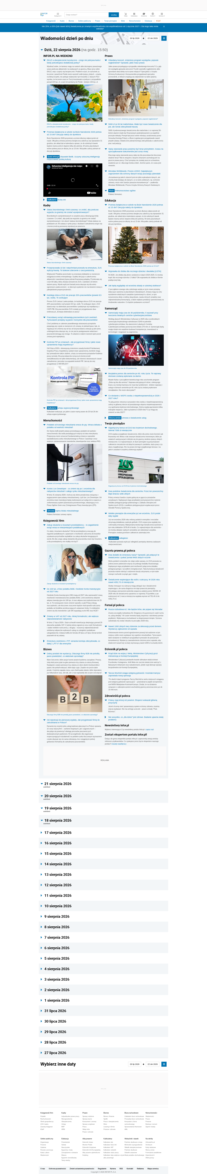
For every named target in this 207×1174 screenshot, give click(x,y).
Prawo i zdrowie (87, 1132)
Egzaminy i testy (67, 1150)
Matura (63, 1155)
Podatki (42, 1116)
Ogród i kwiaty (150, 1127)
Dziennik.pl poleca (116, 649)
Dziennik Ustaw (87, 1142)
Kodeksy (85, 1155)
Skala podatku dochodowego (134, 1155)
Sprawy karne (87, 1119)
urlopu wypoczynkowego (68, 408)
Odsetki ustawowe (131, 1152)
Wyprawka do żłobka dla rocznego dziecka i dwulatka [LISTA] (134, 271)
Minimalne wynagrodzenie (133, 1145)
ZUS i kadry (44, 1124)
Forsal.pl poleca (114, 605)
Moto (123, 21)
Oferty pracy (150, 1158)
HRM (63, 1129)
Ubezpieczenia (66, 1121)
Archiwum (149, 1145)
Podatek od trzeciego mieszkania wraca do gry (63, 483)
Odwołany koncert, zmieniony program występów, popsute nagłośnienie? (133, 119)
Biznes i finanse (109, 1116)
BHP (62, 1127)
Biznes (71, 21)
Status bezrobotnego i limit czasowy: (59, 262)
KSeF (158, 21)
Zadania (43, 1147)
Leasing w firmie (109, 1127)
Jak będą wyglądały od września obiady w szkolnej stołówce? (134, 286)
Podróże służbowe (131, 1150)
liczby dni (62, 200)
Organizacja (44, 1142)
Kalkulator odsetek (110, 1150)
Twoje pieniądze (110, 21)
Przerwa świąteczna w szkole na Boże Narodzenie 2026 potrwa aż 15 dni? (133, 266)
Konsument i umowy (89, 1121)
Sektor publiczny (84, 21)
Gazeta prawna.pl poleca (120, 550)
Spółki (106, 1119)
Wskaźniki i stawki (132, 1139)
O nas (42, 1169)
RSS (121, 1169)
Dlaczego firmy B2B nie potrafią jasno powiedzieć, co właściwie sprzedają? (72, 715)
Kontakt (130, 1169)
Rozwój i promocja (46, 1150)
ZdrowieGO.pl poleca (117, 696)
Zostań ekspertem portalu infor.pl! (126, 734)
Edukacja (148, 21)
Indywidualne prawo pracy (70, 1116)
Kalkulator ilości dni (110, 1145)
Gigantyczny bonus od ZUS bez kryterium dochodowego (127, 486)
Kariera (113, 1169)
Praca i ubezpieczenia (111, 1121)
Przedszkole (65, 1142)
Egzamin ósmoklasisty (69, 1158)
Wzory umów (150, 1150)
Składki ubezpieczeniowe (133, 1147)
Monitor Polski (87, 1145)
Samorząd (111, 308)
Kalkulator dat (108, 1142)
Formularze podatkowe (153, 1152)
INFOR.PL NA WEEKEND (58, 56)
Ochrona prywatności (57, 1169)
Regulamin (102, 1169)
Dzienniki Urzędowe (89, 1147)
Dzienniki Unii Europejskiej (91, 1150)
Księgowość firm (53, 520)
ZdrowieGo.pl (150, 1142)
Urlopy (63, 1124)
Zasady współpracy (118, 744)
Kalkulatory (108, 1139)
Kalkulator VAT (108, 1147)
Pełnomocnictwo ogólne (125, 191)
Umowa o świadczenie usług (134, 418)
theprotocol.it (150, 1155)
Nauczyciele (65, 1147)
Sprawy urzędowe (88, 1124)
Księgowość (51, 21)
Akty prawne (87, 1139)
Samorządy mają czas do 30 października (122, 368)
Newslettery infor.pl (117, 725)
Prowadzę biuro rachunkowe (134, 1119)
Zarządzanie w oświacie (69, 1152)
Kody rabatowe (151, 1147)
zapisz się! (150, 729)
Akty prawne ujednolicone (91, 1152)
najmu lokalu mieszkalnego (67, 511)
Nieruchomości (135, 21)
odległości (123, 538)
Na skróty (149, 1139)
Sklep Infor (86, 1129)
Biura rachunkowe (131, 1113)
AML (126, 1129)
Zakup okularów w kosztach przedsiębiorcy (61, 584)
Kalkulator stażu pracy (111, 1152)
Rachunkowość (45, 1119)
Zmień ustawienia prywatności (82, 1169)
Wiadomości (150, 1116)
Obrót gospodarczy (46, 1121)
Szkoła (63, 1145)
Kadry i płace (44, 1152)
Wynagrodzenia (66, 1119)
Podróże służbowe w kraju (133, 1142)
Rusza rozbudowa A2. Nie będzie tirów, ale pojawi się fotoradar (135, 609)
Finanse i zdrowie (109, 1129)
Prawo (97, 21)
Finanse (148, 1121)
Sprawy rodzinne (88, 1116)
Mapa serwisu (153, 1169)
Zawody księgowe (46, 1127)
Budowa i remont (151, 1124)
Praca (84, 1127)
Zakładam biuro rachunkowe (134, 1116)
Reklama (140, 1169)
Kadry (62, 21)
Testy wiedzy (65, 1160)
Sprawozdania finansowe (133, 1127)
